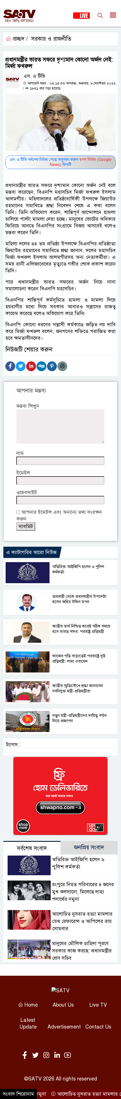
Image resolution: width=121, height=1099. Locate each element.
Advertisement (64, 1027)
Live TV (98, 1005)
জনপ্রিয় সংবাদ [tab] (89, 847)
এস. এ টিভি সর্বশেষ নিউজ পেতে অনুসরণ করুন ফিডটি (60, 162)
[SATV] (60, 990)
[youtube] (67, 1055)
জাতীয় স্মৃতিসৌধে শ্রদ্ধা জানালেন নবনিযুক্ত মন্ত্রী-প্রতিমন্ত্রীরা (77, 688)
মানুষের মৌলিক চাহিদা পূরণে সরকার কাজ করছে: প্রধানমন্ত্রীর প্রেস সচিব (82, 950)
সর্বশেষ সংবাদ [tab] (32, 848)
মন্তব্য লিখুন (27, 406)
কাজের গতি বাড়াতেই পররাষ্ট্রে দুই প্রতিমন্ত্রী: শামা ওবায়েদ (78, 658)
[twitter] (36, 1055)
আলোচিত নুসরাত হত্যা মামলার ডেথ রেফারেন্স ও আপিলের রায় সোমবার (82, 921)
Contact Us (98, 1027)
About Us (63, 1005)
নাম (20, 453)
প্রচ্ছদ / (19, 38)
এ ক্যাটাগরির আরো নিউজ (31, 552)
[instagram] (47, 1055)
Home (30, 1005)
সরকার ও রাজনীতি (51, 38)
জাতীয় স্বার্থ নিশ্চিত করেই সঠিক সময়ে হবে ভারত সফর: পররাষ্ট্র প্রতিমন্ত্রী (81, 629)
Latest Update (28, 1023)
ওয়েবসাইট (26, 492)
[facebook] (26, 1055)
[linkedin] (58, 1055)
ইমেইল (23, 473)
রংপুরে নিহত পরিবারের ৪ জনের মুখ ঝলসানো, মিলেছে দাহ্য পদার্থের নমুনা (83, 891)
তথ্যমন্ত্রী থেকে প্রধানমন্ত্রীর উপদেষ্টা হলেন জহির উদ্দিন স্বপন (79, 599)
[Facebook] (10, 366)
